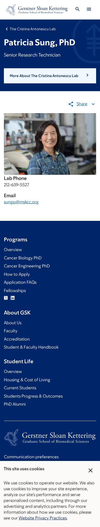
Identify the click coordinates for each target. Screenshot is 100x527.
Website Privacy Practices (43, 518)
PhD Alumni (15, 404)
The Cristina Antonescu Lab (33, 29)
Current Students (20, 387)
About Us (12, 322)
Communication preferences (31, 456)
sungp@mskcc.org (21, 201)
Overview (13, 249)
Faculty (10, 330)
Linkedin (13, 298)
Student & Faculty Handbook (31, 347)
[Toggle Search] (78, 9)
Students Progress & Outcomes (33, 396)
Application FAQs (20, 282)
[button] (50, 75)
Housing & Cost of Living (27, 379)
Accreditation (17, 339)
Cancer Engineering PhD (27, 266)
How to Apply (17, 274)
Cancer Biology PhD (23, 257)
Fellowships (15, 290)
